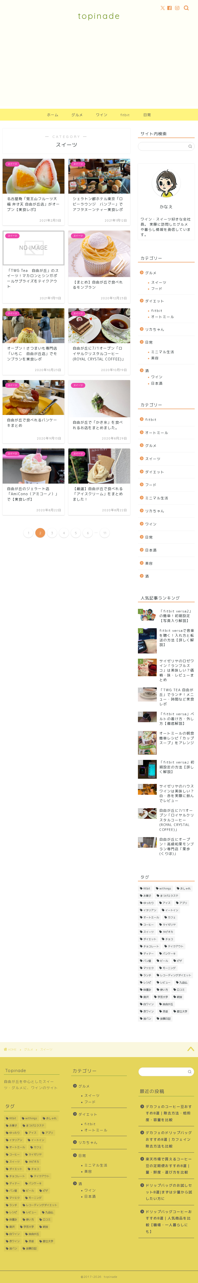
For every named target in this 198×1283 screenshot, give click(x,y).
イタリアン (149, 910)
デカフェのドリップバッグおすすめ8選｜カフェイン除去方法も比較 (169, 1139)
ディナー (148, 953)
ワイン (102, 115)
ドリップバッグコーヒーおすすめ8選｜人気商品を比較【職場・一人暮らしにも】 (169, 1221)
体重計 (147, 989)
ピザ (179, 961)
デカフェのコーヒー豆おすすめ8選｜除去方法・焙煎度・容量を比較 (169, 1113)
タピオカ (168, 932)
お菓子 (147, 896)
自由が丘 (168, 1004)
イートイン (171, 910)
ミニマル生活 (162, 351)
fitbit (125, 115)
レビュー (165, 982)
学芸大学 (163, 997)
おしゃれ (185, 888)
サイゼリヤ (169, 924)
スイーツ (159, 282)
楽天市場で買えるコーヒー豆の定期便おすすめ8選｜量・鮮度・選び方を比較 (169, 1165)
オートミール (162, 316)
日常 (147, 115)
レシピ (147, 982)
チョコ (169, 939)
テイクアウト (175, 946)
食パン (147, 1018)
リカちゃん (154, 329)
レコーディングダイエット (175, 975)
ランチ (147, 975)
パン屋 (147, 961)
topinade (99, 15)
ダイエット (154, 300)
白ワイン (148, 1004)
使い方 (164, 989)
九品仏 (183, 982)
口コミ (181, 989)
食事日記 (165, 1018)
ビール (164, 961)
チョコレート (151, 946)
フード (157, 288)
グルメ (77, 115)
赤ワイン (148, 1011)
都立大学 (182, 1011)
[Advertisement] (99, 70)
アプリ (183, 903)
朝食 (179, 997)
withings (165, 888)
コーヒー (148, 924)
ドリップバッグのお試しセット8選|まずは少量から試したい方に (169, 1192)
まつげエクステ (169, 896)
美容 (155, 358)
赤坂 (165, 1011)
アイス (166, 903)
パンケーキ (169, 953)
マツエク (148, 968)
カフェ (172, 917)
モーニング (169, 968)
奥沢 (145, 997)
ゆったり (148, 903)
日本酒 (157, 383)
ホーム (53, 115)
